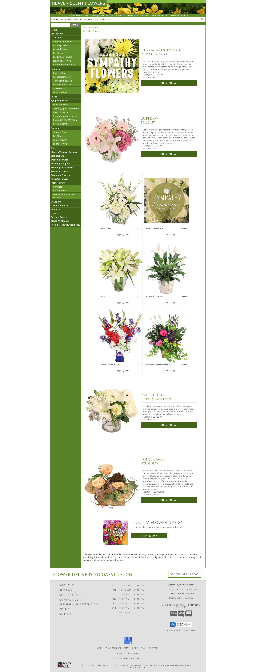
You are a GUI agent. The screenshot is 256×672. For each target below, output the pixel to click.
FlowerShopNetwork (130, 665)
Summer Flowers (61, 132)
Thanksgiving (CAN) (62, 80)
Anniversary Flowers (62, 41)
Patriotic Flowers (59, 179)
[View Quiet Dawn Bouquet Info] (112, 135)
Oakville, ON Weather (128, 653)
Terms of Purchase (179, 665)
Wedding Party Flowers (62, 167)
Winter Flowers (60, 139)
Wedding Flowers (59, 159)
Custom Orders (59, 217)
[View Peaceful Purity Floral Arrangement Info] (112, 409)
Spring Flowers (60, 143)
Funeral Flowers (60, 104)
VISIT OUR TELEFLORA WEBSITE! (128, 658)
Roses (54, 96)
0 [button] (204, 19)
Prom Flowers (58, 182)
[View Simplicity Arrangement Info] (120, 268)
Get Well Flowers (61, 49)
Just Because (59, 53)
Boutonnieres (59, 190)
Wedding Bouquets (60, 163)
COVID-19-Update (60, 221)
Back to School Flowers (64, 64)
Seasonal (55, 128)
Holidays (55, 69)
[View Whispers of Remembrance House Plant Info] (166, 336)
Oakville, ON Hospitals (145, 648)
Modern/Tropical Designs (64, 152)
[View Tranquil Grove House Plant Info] (112, 479)
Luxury (54, 213)
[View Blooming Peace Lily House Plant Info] (166, 268)
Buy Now (169, 83)
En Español (56, 201)
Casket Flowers (60, 112)
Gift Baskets (57, 155)
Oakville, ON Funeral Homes (113, 648)
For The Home (60, 123)
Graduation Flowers (62, 56)
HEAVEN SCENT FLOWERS (78, 3)
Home (54, 29)
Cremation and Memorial (65, 119)
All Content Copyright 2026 (98, 665)
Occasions (56, 37)
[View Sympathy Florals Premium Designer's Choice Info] (166, 200)
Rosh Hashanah (60, 73)
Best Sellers (57, 33)
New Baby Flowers (62, 60)
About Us (55, 209)
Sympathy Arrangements (65, 116)
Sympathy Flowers (60, 100)
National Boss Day (62, 84)
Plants (54, 148)
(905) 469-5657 (104, 19)
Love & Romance (59, 205)
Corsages (57, 186)
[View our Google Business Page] (128, 644)
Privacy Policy (155, 665)
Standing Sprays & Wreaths (66, 108)
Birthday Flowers (61, 45)
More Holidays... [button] (60, 92)
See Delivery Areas (184, 574)
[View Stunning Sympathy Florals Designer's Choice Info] (112, 65)
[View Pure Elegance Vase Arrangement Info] (120, 200)
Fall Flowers (59, 136)
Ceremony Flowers (60, 175)
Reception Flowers (60, 171)
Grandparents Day (62, 76)
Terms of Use (137, 667)
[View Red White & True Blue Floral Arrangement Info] (120, 336)
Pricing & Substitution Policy (65, 224)
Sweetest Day (60, 88)
